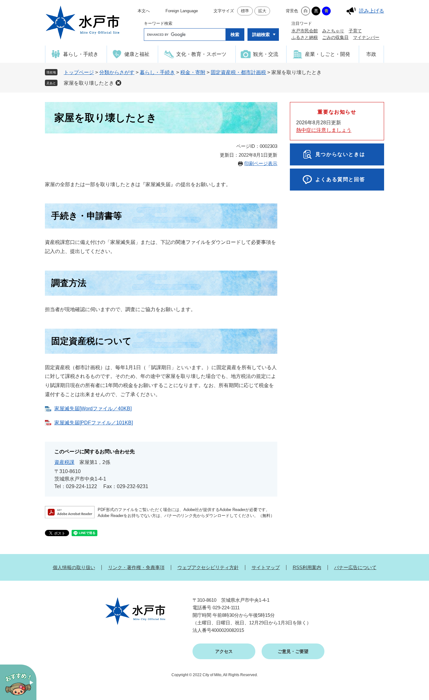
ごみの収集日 (335, 37)
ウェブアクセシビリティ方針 (208, 567)
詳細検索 (261, 34)
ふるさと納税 (304, 37)
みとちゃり (333, 30)
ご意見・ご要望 (293, 651)
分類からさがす (116, 72)
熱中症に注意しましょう (323, 130)
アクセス (224, 651)
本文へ (144, 10)
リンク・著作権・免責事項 (136, 567)
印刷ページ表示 (260, 163)
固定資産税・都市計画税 (238, 72)
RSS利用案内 (307, 567)
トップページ (79, 72)
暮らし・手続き (157, 72)
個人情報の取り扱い (74, 567)
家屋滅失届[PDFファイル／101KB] (93, 422)
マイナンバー (366, 37)
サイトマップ (266, 567)
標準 (245, 10)
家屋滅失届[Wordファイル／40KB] (93, 408)
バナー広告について (355, 567)
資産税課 (64, 462)
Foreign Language (182, 10)
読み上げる (371, 10)
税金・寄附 (192, 72)
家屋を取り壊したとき (89, 83)
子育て (355, 30)
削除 (118, 83)
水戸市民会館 (304, 30)
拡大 (262, 10)
